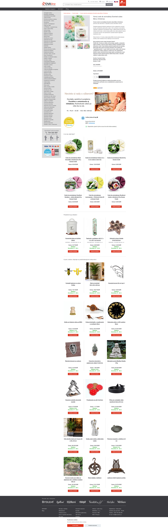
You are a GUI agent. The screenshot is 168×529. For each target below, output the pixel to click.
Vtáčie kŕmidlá (47, 17)
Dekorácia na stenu (48, 42)
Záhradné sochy (48, 118)
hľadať (109, 4)
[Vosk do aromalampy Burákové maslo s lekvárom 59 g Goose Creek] (116, 193)
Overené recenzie (80, 508)
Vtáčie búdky (47, 82)
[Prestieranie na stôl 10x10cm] (94, 398)
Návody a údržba (63, 508)
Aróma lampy (47, 30)
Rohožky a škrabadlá (49, 14)
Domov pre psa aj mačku (50, 49)
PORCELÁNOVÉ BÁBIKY (50, 79)
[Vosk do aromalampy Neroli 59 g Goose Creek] (116, 156)
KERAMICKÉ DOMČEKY (50, 63)
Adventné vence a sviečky (50, 105)
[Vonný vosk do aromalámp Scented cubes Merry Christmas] (77, 41)
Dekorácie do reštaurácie (50, 41)
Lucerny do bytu (47, 71)
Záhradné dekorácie (48, 113)
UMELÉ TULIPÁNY (48, 101)
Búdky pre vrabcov (48, 35)
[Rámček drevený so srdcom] (73, 359)
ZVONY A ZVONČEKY (49, 24)
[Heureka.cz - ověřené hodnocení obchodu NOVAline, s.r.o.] (47, 155)
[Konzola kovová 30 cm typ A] (116, 281)
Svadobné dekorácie (49, 94)
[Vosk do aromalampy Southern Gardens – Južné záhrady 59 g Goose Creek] (73, 193)
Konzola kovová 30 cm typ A (116, 283)
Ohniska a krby (47, 74)
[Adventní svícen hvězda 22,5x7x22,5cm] (116, 236)
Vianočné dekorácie (48, 102)
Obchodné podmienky (81, 512)
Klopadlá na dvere (48, 64)
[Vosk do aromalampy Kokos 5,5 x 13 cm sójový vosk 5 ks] (94, 156)
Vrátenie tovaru (62, 512)
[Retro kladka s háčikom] (94, 476)
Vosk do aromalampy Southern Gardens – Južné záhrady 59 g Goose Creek (73, 197)
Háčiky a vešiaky (48, 58)
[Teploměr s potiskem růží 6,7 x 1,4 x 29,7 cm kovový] (94, 236)
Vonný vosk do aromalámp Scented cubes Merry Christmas (94, 13)
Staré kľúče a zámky (48, 91)
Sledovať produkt (104, 77)
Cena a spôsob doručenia (65, 514)
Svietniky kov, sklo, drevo (50, 96)
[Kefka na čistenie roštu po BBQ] (73, 320)
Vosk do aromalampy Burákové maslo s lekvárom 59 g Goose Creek (116, 197)
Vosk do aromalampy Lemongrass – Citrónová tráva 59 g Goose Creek (94, 197)
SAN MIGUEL (47, 83)
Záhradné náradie (48, 116)
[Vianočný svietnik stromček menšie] (73, 398)
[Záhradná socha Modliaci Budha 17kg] (116, 359)
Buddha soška (47, 31)
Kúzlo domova (67, 13)
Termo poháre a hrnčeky (49, 97)
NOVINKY (60, 9)
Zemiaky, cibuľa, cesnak (49, 53)
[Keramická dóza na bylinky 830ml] (73, 236)
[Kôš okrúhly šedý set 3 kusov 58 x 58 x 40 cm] (73, 437)
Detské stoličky (47, 47)
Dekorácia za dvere (48, 44)
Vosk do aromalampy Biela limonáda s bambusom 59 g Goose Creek (73, 159)
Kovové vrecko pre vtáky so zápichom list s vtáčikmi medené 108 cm (73, 479)
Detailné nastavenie (92, 525)
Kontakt (103, 1)
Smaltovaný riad (48, 90)
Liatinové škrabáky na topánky (51, 69)
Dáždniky (46, 46)
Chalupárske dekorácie (49, 61)
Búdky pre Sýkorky (48, 33)
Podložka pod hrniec (49, 77)
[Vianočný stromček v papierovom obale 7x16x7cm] (94, 359)
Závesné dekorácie (48, 123)
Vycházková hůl (47, 112)
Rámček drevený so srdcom (73, 361)
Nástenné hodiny (48, 72)
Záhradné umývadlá (48, 119)
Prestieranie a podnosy (49, 80)
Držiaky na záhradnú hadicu (50, 57)
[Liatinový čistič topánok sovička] (116, 476)
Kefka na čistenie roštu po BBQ (73, 322)
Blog (43, 510)
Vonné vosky (75, 13)
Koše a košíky (47, 66)
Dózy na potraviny (48, 55)
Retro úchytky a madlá (49, 86)
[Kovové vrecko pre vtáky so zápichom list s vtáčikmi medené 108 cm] (73, 476)
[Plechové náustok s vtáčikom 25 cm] (116, 437)
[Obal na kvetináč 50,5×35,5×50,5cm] (94, 281)
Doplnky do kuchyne (48, 52)
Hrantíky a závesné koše (49, 99)
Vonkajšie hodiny (48, 13)
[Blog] (67, 9)
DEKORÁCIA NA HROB (49, 16)
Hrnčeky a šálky (47, 60)
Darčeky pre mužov (48, 38)
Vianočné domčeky (48, 104)
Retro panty (46, 85)
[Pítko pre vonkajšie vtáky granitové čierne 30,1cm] (116, 398)
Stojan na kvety (47, 93)
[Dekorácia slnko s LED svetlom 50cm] (116, 320)
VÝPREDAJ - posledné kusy (50, 27)
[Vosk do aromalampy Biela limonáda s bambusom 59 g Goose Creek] (73, 156)
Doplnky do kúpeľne (48, 50)
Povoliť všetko (75, 525)
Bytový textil (47, 36)
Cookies (78, 516)
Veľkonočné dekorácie (49, 107)
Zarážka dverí (47, 121)
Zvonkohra (46, 22)
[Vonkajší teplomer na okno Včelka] (73, 281)
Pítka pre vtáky (47, 25)
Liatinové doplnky (48, 68)
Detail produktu (73, 169)
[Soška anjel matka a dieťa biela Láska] (94, 437)
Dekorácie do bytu (48, 39)
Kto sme (61, 516)
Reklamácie (62, 510)
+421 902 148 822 (94, 1)
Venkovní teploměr (48, 108)
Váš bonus (110, 1)
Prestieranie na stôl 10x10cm (95, 400)
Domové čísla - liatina (49, 20)
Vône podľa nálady (48, 110)
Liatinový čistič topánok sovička (116, 478)
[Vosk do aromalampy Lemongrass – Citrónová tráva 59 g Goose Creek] (94, 193)
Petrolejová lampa (48, 75)
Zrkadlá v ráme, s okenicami (50, 124)
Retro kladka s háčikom (94, 478)
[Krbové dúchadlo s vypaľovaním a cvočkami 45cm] (94, 320)
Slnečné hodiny (47, 88)
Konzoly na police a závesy (50, 19)
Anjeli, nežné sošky (48, 28)
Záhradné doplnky (48, 115)
